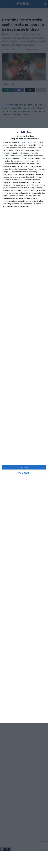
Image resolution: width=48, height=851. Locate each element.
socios (26, 142)
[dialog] (24, 425)
